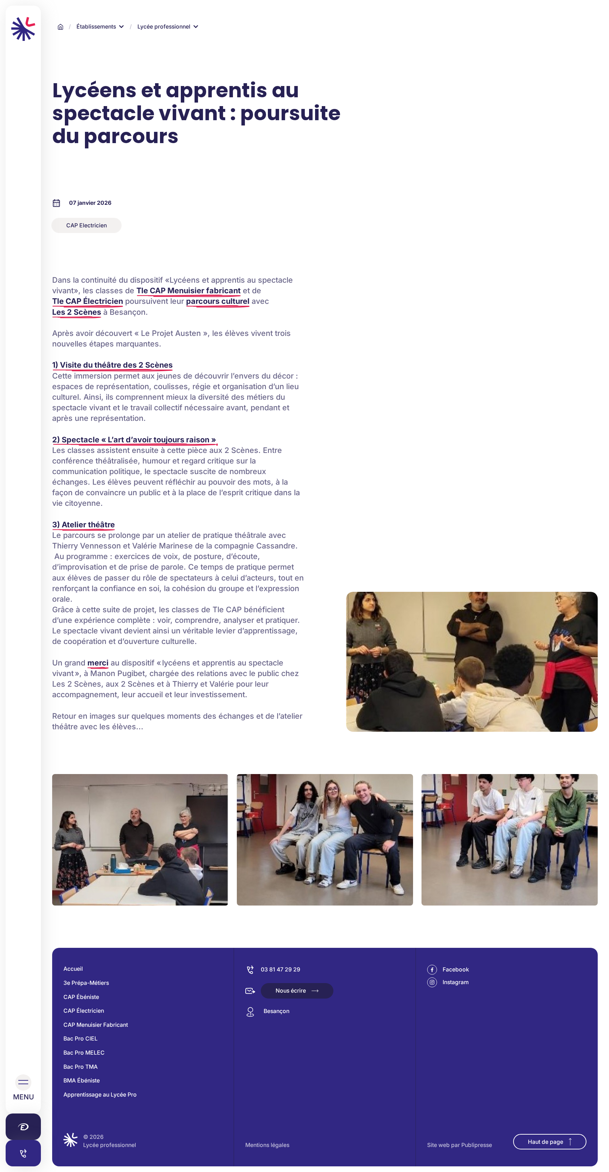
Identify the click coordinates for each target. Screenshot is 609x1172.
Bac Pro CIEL (80, 1038)
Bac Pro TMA (80, 1066)
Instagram (456, 982)
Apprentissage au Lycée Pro (100, 1094)
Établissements (96, 26)
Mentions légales (267, 1145)
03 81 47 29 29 (280, 969)
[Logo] (23, 29)
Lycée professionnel (163, 26)
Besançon (276, 1011)
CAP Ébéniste (81, 997)
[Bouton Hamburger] (23, 1082)
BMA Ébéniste (81, 1080)
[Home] (60, 27)
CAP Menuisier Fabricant (95, 1024)
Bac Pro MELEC (84, 1052)
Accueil (73, 968)
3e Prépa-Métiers (86, 983)
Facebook (456, 969)
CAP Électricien (83, 1010)
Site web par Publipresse (459, 1145)
